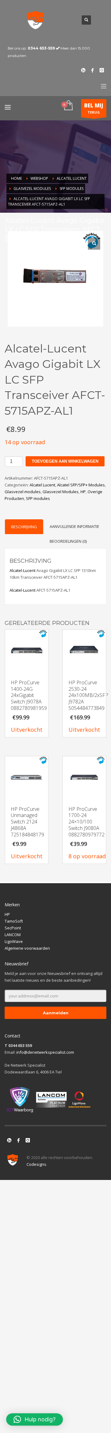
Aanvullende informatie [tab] (74, 526)
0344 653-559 (41, 48)
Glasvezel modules (23, 491)
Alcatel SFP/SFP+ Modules (81, 485)
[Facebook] (92, 70)
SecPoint (13, 928)
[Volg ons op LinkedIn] (9, 1140)
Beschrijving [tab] (24, 526)
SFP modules (38, 498)
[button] (94, 243)
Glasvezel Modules (61, 491)
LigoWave (14, 941)
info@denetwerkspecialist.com (45, 1052)
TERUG (93, 108)
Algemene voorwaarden (27, 948)
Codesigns (36, 1164)
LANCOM (13, 934)
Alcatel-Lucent (22, 570)
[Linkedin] (83, 70)
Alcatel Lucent (42, 485)
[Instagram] (101, 70)
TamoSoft (14, 921)
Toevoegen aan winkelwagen (65, 461)
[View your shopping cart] (68, 106)
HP (83, 491)
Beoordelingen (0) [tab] (68, 541)
